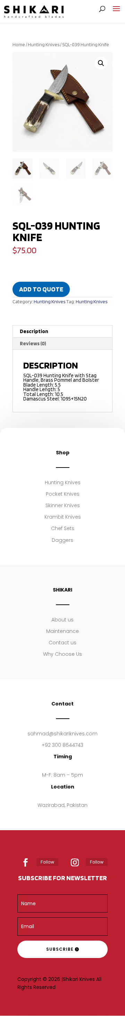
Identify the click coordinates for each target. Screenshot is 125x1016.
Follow (47, 862)
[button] (101, 63)
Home (18, 44)
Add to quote (41, 289)
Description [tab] (34, 331)
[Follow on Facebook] (26, 862)
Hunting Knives (43, 44)
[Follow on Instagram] (75, 862)
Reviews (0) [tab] (33, 343)
